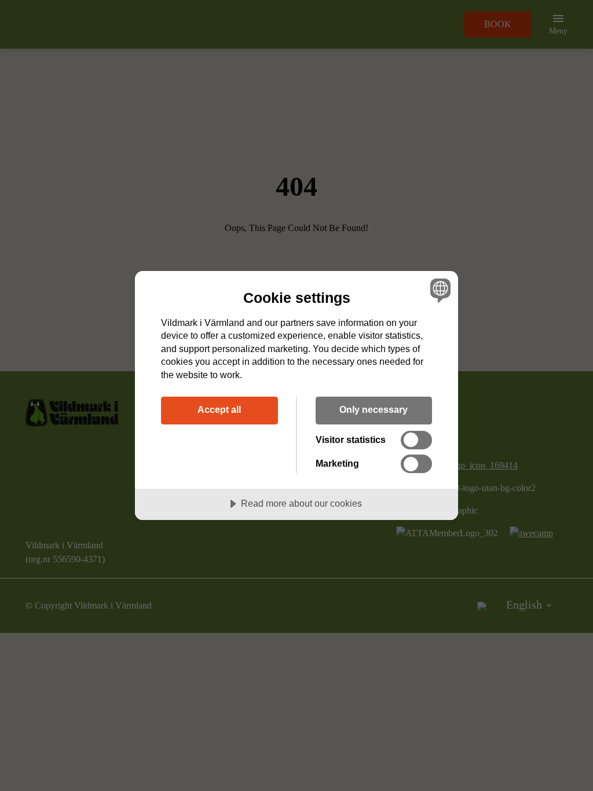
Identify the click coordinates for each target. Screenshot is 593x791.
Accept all (219, 409)
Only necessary (373, 409)
